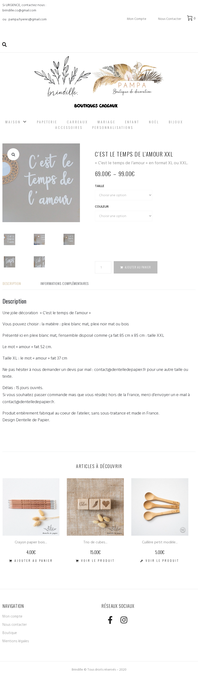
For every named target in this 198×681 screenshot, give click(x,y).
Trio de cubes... (95, 542)
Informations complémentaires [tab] (65, 283)
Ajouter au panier (138, 267)
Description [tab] (12, 283)
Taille (99, 186)
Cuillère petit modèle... (160, 542)
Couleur (102, 206)
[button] (13, 154)
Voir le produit (98, 560)
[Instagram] (124, 620)
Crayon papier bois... (31, 542)
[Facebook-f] (110, 620)
